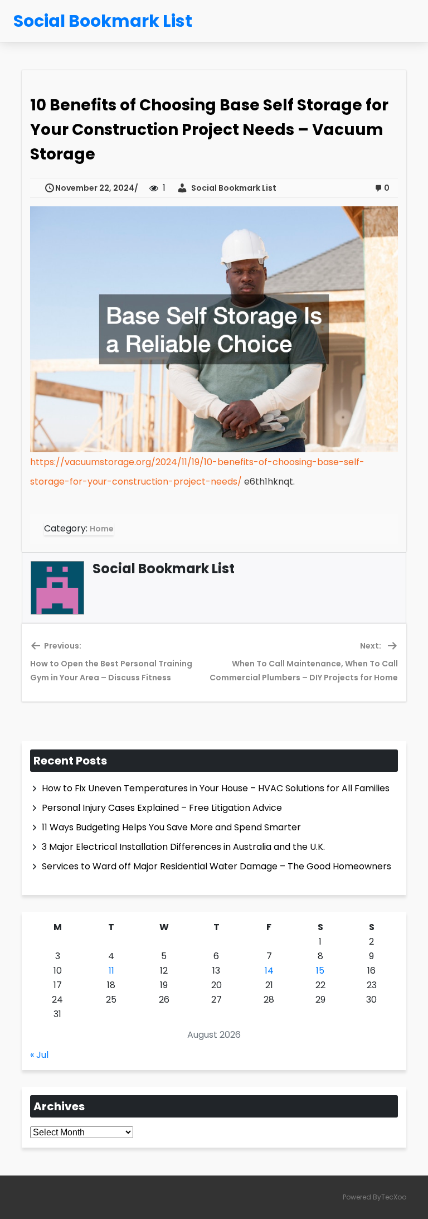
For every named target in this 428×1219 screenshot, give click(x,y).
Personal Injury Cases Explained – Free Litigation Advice (162, 807)
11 (111, 970)
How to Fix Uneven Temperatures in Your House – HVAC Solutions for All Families (216, 788)
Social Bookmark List (232, 188)
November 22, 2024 (94, 188)
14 (269, 970)
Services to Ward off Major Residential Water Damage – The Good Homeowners (216, 866)
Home (102, 528)
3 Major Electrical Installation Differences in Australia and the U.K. (183, 846)
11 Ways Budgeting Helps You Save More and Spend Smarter (171, 827)
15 (320, 970)
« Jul (39, 1054)
